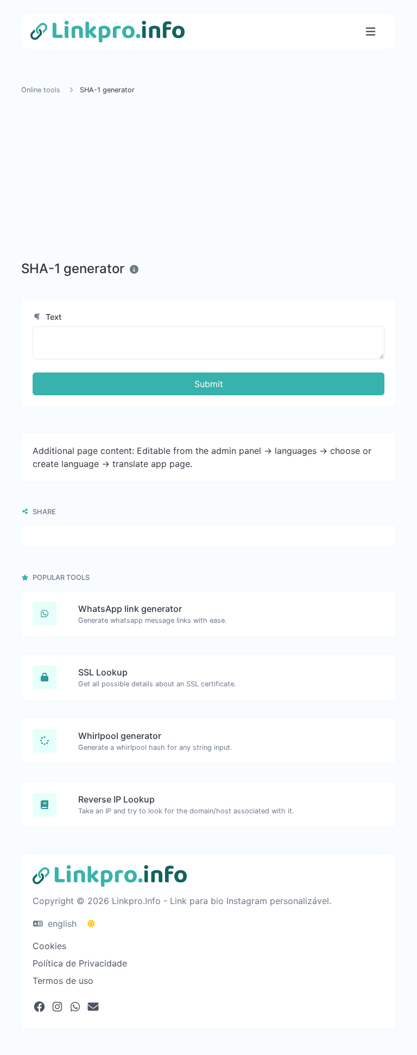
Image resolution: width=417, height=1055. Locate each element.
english (61, 923)
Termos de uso (63, 980)
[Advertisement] (208, 180)
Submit (208, 383)
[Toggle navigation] (371, 31)
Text (52, 316)
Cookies (49, 945)
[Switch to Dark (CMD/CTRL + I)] (91, 924)
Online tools (40, 90)
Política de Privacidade (80, 963)
